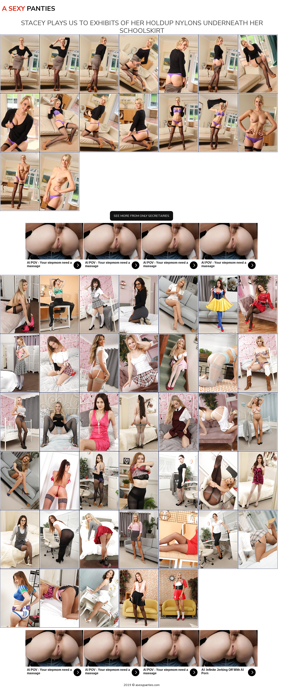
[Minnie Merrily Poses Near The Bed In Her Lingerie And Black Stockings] (20, 304)
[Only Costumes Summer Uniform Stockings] (218, 422)
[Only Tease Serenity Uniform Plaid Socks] (178, 422)
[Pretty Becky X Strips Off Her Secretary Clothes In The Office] (218, 539)
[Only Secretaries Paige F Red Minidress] (178, 539)
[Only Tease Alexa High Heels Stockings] (99, 363)
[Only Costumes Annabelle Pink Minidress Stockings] (178, 363)
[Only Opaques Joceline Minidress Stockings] (20, 363)
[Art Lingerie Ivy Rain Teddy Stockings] (139, 422)
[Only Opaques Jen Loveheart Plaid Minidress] (139, 480)
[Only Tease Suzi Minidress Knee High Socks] (59, 363)
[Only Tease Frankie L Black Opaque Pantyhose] (59, 539)
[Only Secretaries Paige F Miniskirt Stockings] (139, 539)
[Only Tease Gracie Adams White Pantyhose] (258, 480)
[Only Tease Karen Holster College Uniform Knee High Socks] (99, 304)
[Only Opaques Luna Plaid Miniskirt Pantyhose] (139, 363)
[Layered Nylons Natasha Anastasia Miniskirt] (99, 539)
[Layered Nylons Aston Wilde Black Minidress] (59, 422)
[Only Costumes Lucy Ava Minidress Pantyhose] (20, 480)
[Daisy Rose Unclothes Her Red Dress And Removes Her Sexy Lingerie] (99, 422)
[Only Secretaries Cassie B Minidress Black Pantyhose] (20, 422)
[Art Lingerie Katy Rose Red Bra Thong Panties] (59, 480)
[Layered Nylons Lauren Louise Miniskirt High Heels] (218, 480)
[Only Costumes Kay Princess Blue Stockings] (218, 304)
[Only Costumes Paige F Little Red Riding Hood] (178, 598)
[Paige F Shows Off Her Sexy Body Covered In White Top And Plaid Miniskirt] (178, 304)
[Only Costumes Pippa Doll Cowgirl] (258, 363)
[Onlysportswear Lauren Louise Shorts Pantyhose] (59, 598)
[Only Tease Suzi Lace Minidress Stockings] (258, 304)
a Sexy (28, 8)
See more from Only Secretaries (141, 216)
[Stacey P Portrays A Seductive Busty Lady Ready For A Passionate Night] (258, 422)
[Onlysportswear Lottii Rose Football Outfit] (20, 598)
